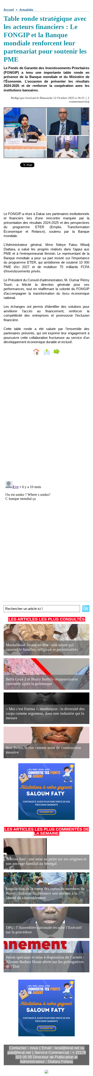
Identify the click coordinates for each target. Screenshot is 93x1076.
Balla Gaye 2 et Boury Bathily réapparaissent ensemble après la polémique (42, 681)
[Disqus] (46, 419)
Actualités (26, 10)
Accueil (9, 10)
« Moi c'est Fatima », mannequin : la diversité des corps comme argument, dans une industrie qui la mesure (45, 713)
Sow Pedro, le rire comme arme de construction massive (43, 750)
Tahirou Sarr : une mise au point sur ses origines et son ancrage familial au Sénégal (46, 861)
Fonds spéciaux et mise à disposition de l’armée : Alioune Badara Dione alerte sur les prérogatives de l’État (45, 961)
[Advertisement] (46, 192)
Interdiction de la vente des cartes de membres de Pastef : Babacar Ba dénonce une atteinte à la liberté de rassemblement (45, 893)
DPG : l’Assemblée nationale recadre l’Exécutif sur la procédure (44, 929)
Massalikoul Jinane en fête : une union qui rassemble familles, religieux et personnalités (42, 647)
